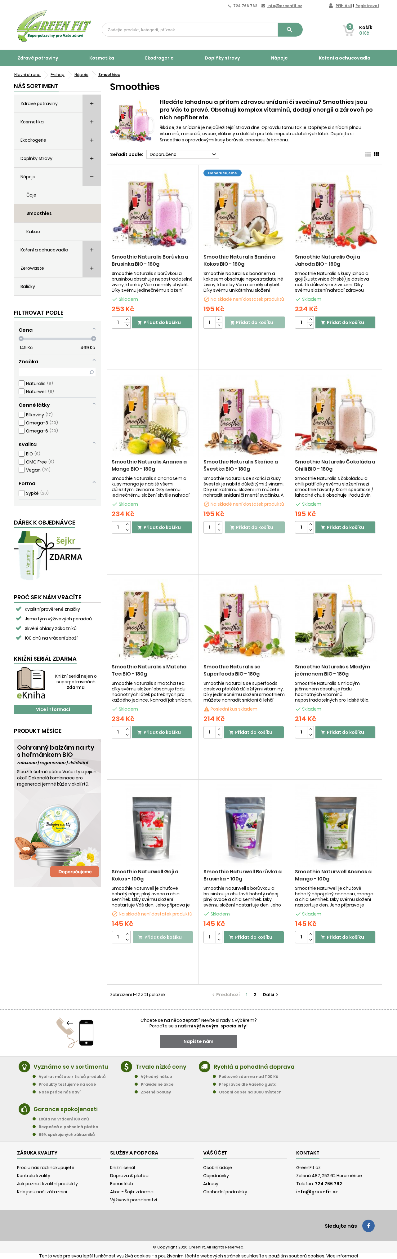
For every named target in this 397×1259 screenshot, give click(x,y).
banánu (279, 140)
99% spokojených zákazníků (67, 1134)
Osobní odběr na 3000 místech (250, 1092)
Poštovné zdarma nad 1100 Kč (248, 1076)
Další (271, 994)
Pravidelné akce (157, 1084)
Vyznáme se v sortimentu (70, 1067)
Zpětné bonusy (156, 1092)
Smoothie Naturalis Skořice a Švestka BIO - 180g (240, 465)
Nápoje (279, 58)
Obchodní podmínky (225, 1192)
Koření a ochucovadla (344, 58)
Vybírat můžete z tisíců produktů (72, 1076)
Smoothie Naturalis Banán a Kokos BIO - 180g (239, 260)
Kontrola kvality (33, 1176)
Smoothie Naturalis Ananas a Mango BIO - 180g (149, 465)
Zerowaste (32, 268)
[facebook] (368, 1226)
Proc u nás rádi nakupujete (45, 1167)
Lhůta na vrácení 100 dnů (64, 1119)
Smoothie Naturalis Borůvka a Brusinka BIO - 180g (150, 260)
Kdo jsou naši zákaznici (42, 1192)
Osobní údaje (217, 1167)
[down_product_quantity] (127, 325)
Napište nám (198, 1041)
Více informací (53, 709)
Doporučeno (184, 154)
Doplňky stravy (222, 58)
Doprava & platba (129, 1176)
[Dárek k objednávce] (48, 555)
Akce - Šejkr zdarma (132, 1192)
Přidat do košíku (159, 322)
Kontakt (307, 1152)
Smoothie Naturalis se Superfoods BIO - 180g (232, 670)
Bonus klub (121, 1184)
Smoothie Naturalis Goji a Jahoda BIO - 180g (327, 260)
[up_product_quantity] (127, 319)
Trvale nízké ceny (161, 1067)
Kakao (33, 231)
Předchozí (225, 994)
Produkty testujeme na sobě (67, 1084)
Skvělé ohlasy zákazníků (51, 628)
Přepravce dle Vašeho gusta (248, 1084)
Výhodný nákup (156, 1076)
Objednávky (216, 1176)
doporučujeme (222, 173)
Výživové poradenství (133, 1200)
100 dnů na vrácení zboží (51, 638)
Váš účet (215, 1152)
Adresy (210, 1184)
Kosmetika (101, 58)
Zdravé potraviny (37, 58)
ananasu (255, 140)
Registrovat (367, 5)
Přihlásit (344, 5)
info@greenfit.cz (284, 5)
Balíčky (27, 286)
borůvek (234, 140)
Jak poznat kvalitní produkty (47, 1184)
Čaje (31, 195)
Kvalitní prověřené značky (52, 609)
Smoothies (39, 213)
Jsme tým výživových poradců (58, 619)
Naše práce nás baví (60, 1092)
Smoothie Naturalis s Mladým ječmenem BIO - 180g (332, 670)
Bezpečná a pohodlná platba (68, 1126)
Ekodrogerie (159, 58)
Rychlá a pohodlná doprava (254, 1067)
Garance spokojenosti (65, 1109)
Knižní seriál (122, 1167)
